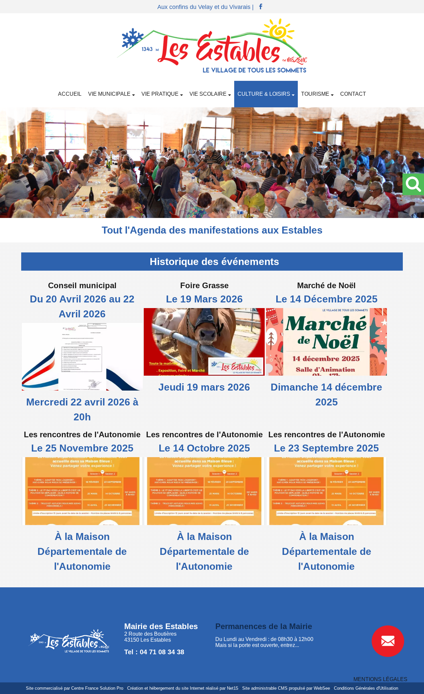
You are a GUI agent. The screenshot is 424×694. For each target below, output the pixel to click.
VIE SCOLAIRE (208, 94)
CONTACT (353, 94)
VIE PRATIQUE (160, 94)
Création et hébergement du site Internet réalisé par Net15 (182, 688)
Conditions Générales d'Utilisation (366, 688)
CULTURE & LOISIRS (264, 94)
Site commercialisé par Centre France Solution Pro (74, 688)
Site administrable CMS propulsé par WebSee (286, 688)
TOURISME (315, 94)
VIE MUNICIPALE (109, 94)
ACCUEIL (69, 94)
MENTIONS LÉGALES (380, 679)
